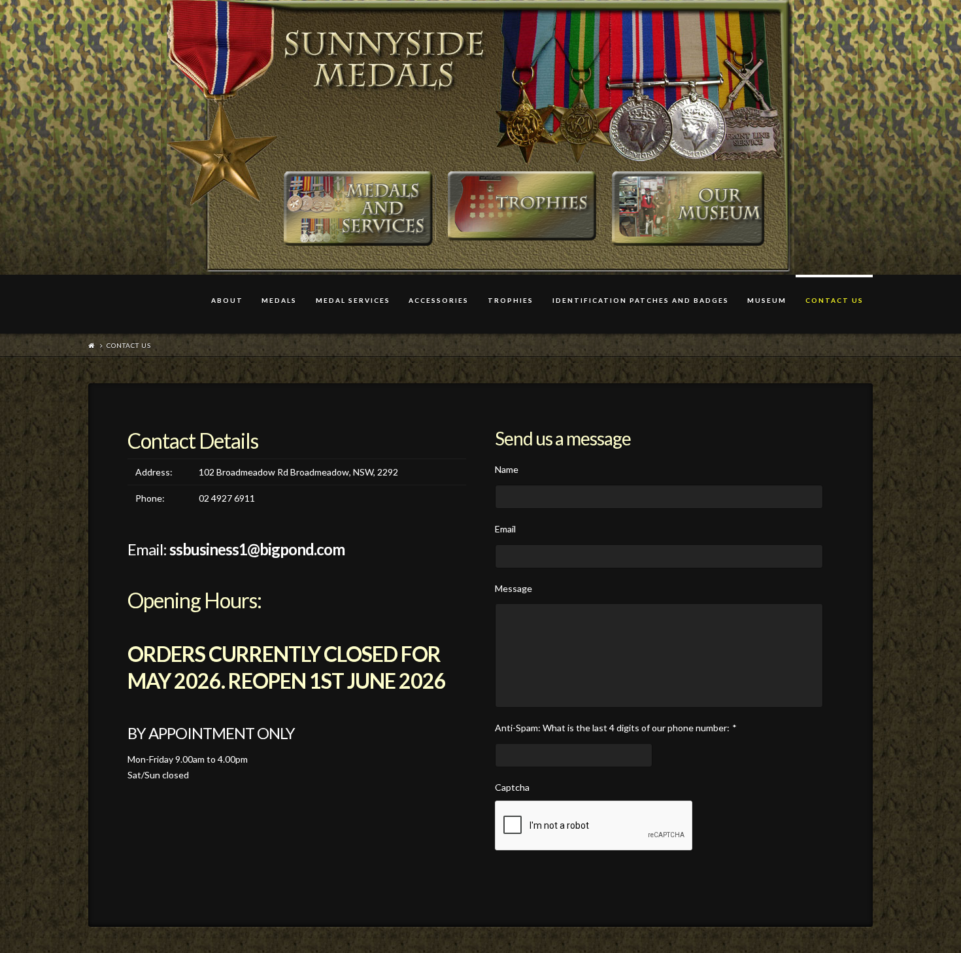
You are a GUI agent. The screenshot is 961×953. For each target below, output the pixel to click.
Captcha (512, 787)
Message (513, 588)
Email (505, 528)
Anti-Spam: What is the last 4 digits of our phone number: (616, 727)
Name (506, 469)
